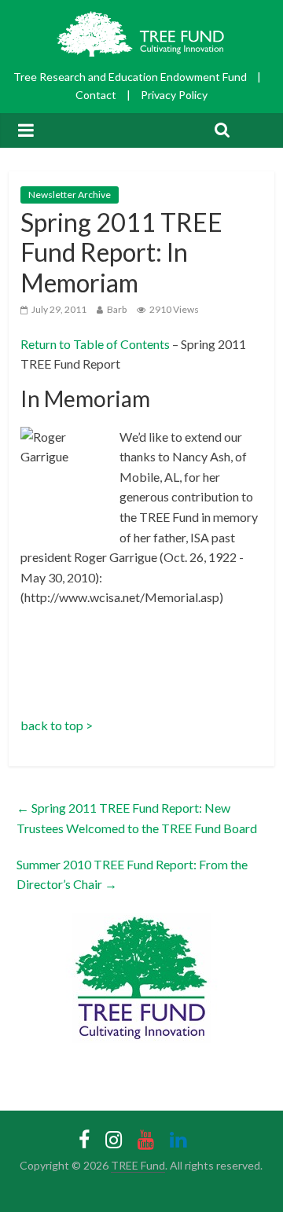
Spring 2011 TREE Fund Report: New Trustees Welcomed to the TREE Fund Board (137, 818)
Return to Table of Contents (95, 343)
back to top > (56, 725)
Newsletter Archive (69, 194)
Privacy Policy (174, 94)
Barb (117, 309)
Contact (95, 94)
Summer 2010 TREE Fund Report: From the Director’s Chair (132, 874)
